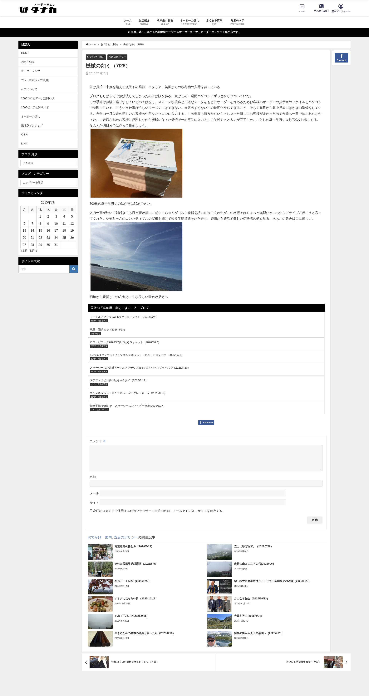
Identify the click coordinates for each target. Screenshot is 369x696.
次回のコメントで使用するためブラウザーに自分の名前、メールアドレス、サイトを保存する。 (159, 510)
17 (56, 230)
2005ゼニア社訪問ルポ (35, 107)
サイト (94, 502)
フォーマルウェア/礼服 (35, 80)
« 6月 (24, 250)
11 (64, 223)
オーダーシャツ (30, 71)
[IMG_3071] (136, 258)
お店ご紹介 (28, 62)
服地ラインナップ (32, 125)
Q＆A (24, 134)
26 (72, 237)
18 (64, 230)
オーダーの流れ (30, 116)
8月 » (33, 250)
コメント (98, 441)
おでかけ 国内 (95, 57)
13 (24, 230)
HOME (25, 53)
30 (48, 244)
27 (24, 244)
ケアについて (29, 89)
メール (94, 493)
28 (32, 244)
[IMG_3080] (136, 164)
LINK (24, 143)
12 (72, 223)
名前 (93, 476)
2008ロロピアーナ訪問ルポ (37, 98)
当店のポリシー (117, 57)
